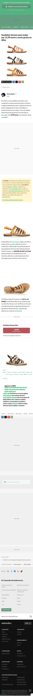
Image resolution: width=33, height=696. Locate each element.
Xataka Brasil (5, 679)
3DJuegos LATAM (21, 677)
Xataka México (5, 677)
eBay (3, 115)
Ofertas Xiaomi (17, 564)
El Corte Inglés (6, 27)
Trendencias (4, 664)
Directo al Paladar (6, 653)
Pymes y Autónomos (21, 666)
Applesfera (4, 636)
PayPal (19, 311)
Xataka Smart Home (6, 639)
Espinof (18, 645)
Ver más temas (6, 609)
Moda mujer (11, 413)
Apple (18, 598)
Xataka (3, 632)
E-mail (22, 82)
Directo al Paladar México (7, 684)
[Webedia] (6, 624)
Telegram (10, 187)
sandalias (13, 244)
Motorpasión (20, 653)
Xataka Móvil (5, 634)
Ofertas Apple (27, 564)
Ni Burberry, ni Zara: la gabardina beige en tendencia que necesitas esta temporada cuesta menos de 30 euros (17, 560)
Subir (26, 623)
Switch (19, 601)
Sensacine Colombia (21, 682)
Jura (3, 604)
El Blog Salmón (20, 664)
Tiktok (21, 571)
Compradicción (15, 189)
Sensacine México (21, 679)
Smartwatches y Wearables (9, 590)
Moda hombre (5, 595)
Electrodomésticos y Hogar (7, 585)
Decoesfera (4, 666)
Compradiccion (5, 669)
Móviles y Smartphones (23, 585)
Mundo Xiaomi (5, 641)
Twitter (16, 82)
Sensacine (19, 642)
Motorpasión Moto (21, 655)
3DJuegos (19, 632)
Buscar (30, 616)
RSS (18, 571)
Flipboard (19, 82)
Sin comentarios (7, 81)
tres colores (15, 242)
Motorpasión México (21, 684)
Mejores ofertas (25, 27)
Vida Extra (19, 634)
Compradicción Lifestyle (15, 191)
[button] (11, 94)
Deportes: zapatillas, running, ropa (22, 590)
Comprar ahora (16, 330)
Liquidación (15, 27)
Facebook (13, 82)
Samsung (4, 598)
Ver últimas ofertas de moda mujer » (12, 200)
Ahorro (19, 604)
